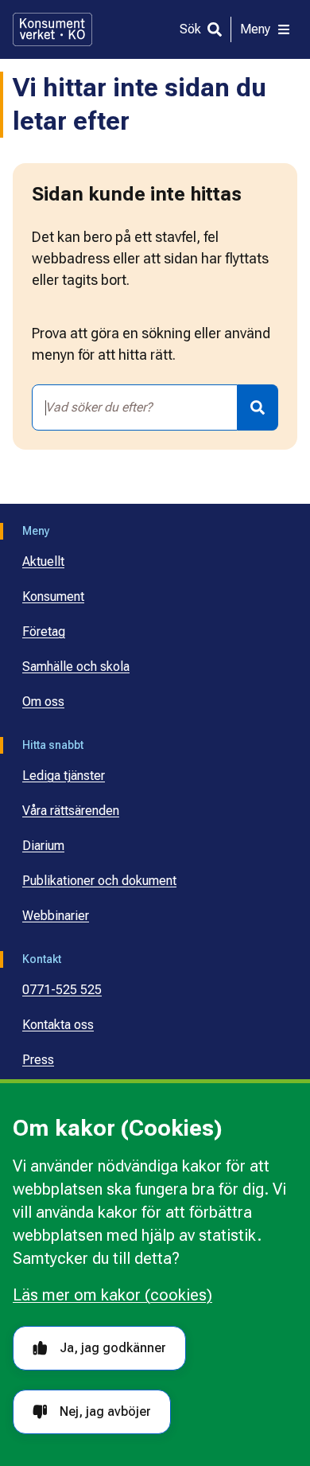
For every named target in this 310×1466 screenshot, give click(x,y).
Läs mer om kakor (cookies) (112, 1294)
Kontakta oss (58, 1024)
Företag (43, 631)
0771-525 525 (62, 989)
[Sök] (258, 407)
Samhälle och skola (76, 666)
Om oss (43, 701)
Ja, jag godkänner (113, 1347)
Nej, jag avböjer (105, 1411)
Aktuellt (43, 561)
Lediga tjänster (63, 775)
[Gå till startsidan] (52, 29)
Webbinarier (55, 915)
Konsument (53, 596)
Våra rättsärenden (70, 810)
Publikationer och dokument (99, 880)
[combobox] (135, 407)
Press (38, 1059)
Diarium (43, 845)
